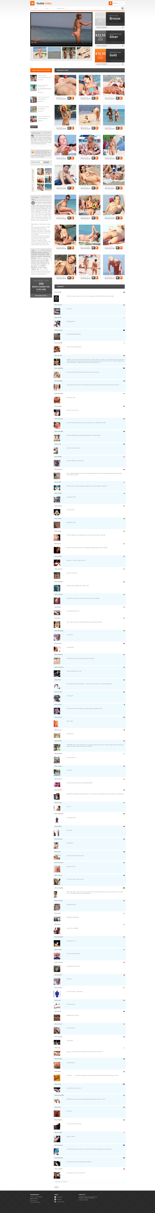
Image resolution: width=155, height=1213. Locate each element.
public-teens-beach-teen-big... (44, 116)
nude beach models (44, 269)
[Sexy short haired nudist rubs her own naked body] (114, 265)
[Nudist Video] (41, 3)
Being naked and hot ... (110, 217)
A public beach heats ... (61, 187)
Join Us (47, 8)
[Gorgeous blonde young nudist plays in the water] (114, 145)
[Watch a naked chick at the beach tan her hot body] (89, 235)
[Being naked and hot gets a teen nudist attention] (114, 205)
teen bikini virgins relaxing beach (40, 256)
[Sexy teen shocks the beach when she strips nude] (89, 145)
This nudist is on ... (60, 127)
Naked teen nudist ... (109, 187)
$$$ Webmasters (34, 1198)
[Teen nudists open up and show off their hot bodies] (114, 85)
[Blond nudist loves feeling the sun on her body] (114, 235)
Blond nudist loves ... (109, 247)
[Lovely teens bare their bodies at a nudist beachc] (89, 175)
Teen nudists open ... (109, 97)
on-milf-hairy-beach (42, 75)
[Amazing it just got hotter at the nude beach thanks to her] (65, 265)
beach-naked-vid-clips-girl (43, 97)
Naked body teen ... (85, 127)
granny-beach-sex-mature (43, 106)
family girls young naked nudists (40, 253)
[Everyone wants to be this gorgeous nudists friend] (65, 145)
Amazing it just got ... (60, 277)
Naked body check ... (85, 217)
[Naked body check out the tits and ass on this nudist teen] (89, 205)
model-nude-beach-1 (41, 274)
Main (35, 8)
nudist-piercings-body (42, 272)
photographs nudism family (42, 258)
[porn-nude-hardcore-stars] (33, 88)
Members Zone (61, 8)
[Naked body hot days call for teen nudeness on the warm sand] (89, 115)
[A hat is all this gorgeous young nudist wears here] (114, 115)
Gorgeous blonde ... (109, 157)
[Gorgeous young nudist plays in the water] (65, 205)
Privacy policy (33, 1200)
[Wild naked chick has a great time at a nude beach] (89, 85)
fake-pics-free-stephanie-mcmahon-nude (43, 86)
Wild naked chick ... (85, 97)
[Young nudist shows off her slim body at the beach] (89, 265)
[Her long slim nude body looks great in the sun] (65, 115)
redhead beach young (37, 260)
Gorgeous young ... (60, 217)
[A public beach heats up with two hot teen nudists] (65, 175)
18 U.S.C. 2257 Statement (36, 1197)
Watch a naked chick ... (86, 247)
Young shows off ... (85, 277)
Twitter (59, 1199)
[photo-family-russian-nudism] (33, 109)
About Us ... (34, 126)
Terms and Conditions (35, 1202)
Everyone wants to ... (60, 157)
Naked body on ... (60, 97)
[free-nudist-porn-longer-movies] (33, 99)
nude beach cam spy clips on (39, 267)
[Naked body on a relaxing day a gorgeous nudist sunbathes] (65, 85)
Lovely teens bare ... (85, 187)
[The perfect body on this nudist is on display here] (65, 235)
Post (56, 1187)
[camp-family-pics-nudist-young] (33, 78)
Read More (40, 79)
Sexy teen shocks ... (85, 157)
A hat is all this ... (108, 127)
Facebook (59, 1197)
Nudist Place (60, 1201)
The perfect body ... (60, 247)
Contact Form (83, 1200)
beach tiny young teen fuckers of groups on (40, 264)
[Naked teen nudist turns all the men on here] (114, 175)
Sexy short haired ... (109, 277)
